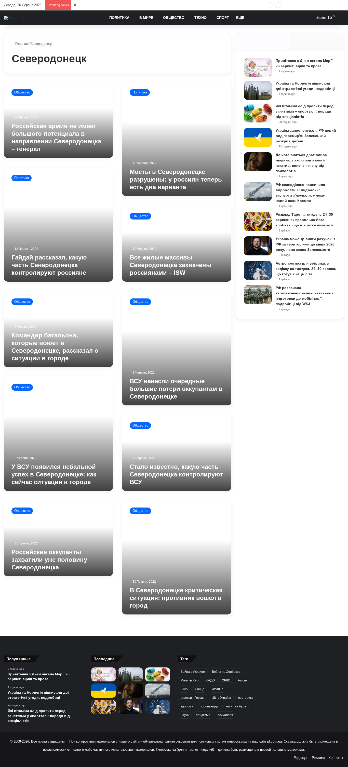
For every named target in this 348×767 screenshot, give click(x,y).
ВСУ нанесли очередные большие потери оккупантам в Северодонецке (176, 389)
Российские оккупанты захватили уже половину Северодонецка (49, 560)
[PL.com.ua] (14, 18)
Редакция (301, 758)
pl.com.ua (274, 741)
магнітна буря (236, 706)
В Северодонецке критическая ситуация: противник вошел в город (176, 598)
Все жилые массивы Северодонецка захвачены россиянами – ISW (170, 265)
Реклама (318, 758)
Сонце (199, 689)
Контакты (336, 758)
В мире (146, 18)
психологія (225, 715)
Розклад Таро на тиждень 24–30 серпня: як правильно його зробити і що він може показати (304, 219)
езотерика (245, 698)
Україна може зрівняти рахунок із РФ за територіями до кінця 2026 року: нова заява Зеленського (305, 244)
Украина (217, 689)
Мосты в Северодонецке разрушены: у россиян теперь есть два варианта (176, 179)
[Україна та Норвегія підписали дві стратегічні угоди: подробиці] (258, 90)
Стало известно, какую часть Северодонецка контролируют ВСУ (176, 474)
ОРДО (210, 680)
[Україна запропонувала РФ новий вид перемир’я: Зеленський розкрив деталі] (258, 137)
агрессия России (193, 698)
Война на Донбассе (226, 672)
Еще (240, 18)
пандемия (203, 715)
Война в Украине (193, 672)
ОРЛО (226, 680)
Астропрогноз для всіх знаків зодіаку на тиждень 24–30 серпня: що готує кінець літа (306, 268)
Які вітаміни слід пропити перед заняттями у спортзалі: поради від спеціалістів (304, 111)
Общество (173, 18)
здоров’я (187, 706)
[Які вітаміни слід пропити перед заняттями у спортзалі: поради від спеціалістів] (258, 112)
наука (185, 715)
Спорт (223, 18)
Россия (242, 680)
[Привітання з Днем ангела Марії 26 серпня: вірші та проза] (258, 67)
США (184, 689)
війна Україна (221, 698)
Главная (21, 44)
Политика (119, 18)
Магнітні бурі (190, 680)
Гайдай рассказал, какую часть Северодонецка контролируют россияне (49, 265)
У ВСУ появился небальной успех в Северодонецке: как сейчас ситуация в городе (53, 474)
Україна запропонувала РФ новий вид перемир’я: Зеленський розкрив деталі (306, 135)
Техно (200, 18)
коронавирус (209, 706)
